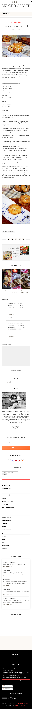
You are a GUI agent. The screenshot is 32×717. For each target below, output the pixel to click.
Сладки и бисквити (16, 22)
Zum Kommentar (7, 566)
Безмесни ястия (6, 485)
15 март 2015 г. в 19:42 (18, 323)
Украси (4, 542)
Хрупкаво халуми (8, 675)
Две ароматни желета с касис (11, 677)
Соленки (4, 526)
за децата (4, 548)
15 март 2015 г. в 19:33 (18, 303)
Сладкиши (4, 523)
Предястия (5, 504)
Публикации (7, 685)
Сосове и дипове (6, 529)
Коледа (4, 498)
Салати (4, 514)
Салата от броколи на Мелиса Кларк (13, 672)
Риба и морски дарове (8, 507)
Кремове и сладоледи (8, 501)
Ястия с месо (5, 545)
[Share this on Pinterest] (16, 239)
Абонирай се (16, 448)
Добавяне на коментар (6, 344)
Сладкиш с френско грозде (10, 674)
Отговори (11, 314)
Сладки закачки (6, 517)
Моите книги (6, 659)
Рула (3, 510)
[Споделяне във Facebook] (9, 239)
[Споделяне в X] (12, 239)
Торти (3, 539)
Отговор (9, 310)
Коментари (6, 688)
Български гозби (6, 488)
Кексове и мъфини (7, 495)
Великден (4, 492)
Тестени (4, 536)
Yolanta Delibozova (22, 703)
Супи (3, 533)
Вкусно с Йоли (20, 705)
